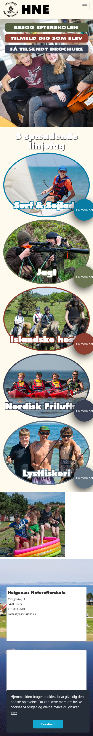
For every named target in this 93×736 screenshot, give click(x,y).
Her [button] (14, 713)
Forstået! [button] (48, 724)
